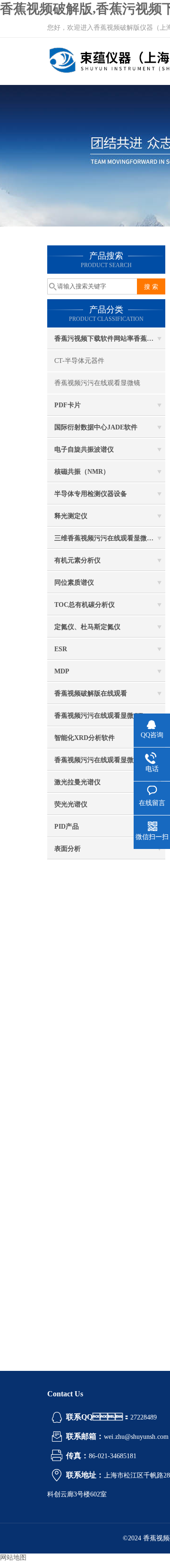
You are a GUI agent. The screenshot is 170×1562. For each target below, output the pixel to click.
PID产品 (66, 826)
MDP (61, 671)
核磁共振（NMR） (82, 471)
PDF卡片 (67, 405)
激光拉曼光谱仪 (77, 782)
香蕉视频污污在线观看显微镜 (97, 382)
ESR (60, 649)
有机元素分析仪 (77, 560)
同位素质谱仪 (74, 582)
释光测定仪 (70, 516)
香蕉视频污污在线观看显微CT (98, 715)
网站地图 (13, 1557)
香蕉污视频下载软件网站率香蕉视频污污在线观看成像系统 (109, 338)
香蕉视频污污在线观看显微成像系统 (107, 760)
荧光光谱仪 (70, 804)
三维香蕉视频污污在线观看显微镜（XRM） (109, 538)
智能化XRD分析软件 (84, 737)
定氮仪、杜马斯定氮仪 (87, 626)
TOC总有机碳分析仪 (84, 604)
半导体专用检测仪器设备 (90, 493)
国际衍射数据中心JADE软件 (95, 427)
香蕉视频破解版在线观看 (90, 693)
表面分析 (67, 848)
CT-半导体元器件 (79, 360)
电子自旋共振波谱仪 (84, 449)
